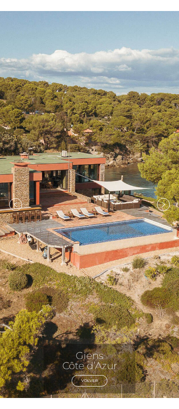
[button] (15, 204)
